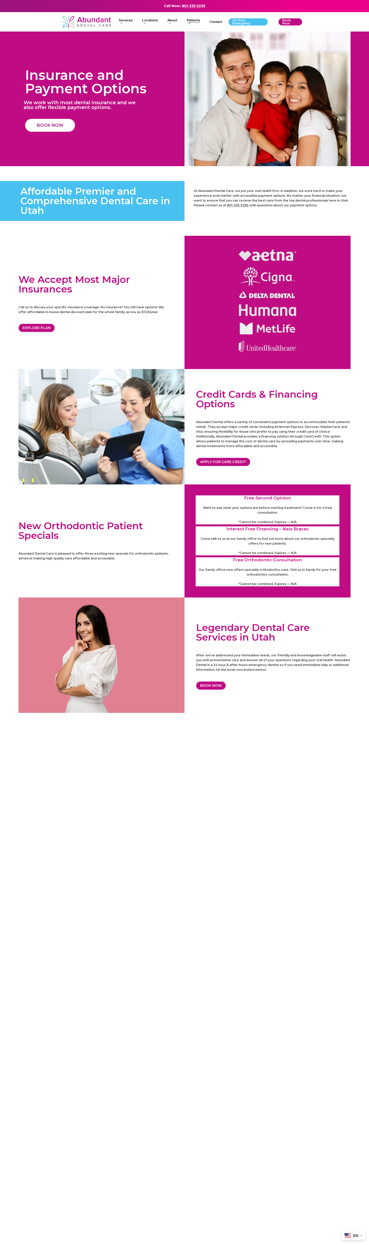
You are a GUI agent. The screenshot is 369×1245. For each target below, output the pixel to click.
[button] (50, 125)
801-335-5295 (193, 6)
